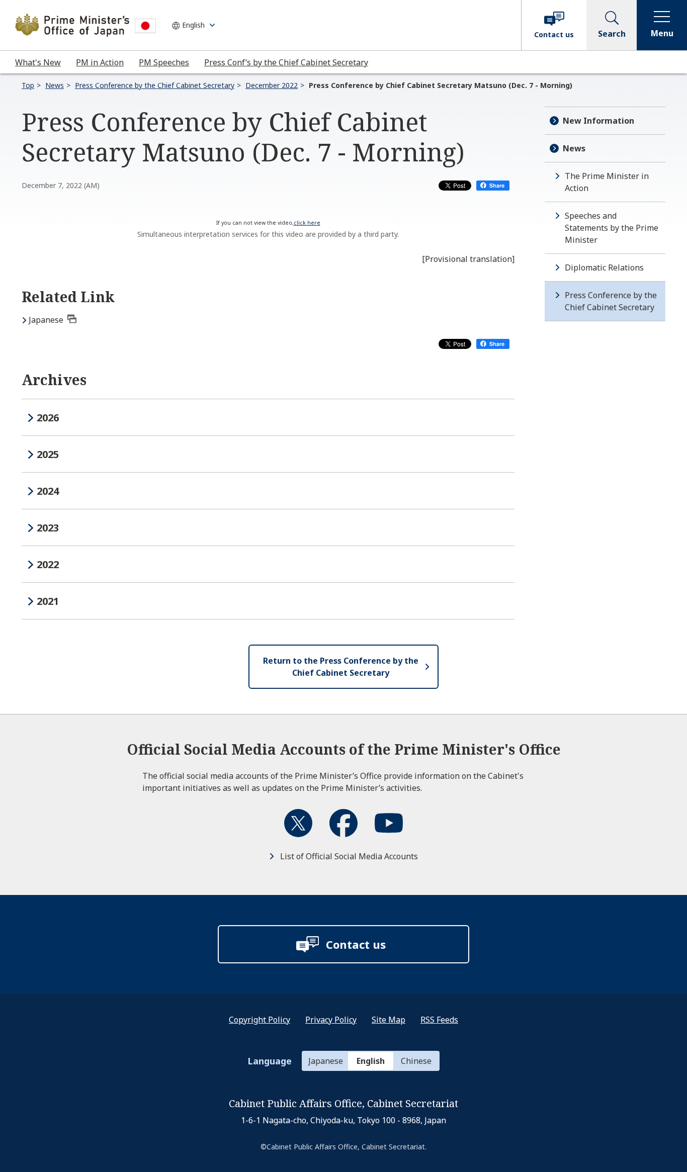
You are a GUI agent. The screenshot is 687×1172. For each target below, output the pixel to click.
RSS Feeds (439, 1019)
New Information (598, 120)
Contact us (554, 34)
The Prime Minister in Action (607, 182)
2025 (48, 454)
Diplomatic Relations (604, 267)
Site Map (388, 1019)
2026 (48, 417)
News (54, 85)
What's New (38, 62)
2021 (48, 601)
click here (307, 222)
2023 (48, 527)
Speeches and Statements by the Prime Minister (611, 227)
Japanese (46, 319)
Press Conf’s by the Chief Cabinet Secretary (286, 62)
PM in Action (100, 62)
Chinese (416, 1060)
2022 (48, 564)
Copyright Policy (259, 1019)
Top (28, 85)
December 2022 (271, 85)
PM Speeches (164, 62)
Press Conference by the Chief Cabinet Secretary (154, 85)
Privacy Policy (331, 1019)
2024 (48, 491)
